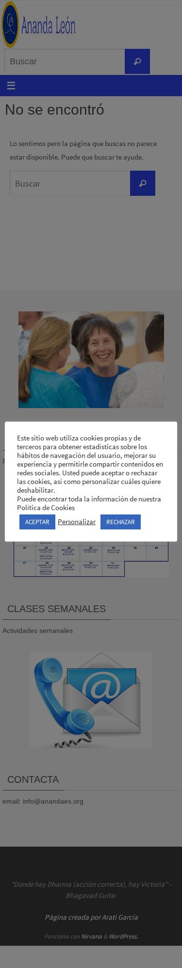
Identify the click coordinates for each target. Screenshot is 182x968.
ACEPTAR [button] (37, 522)
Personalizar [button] (77, 521)
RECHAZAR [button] (120, 522)
